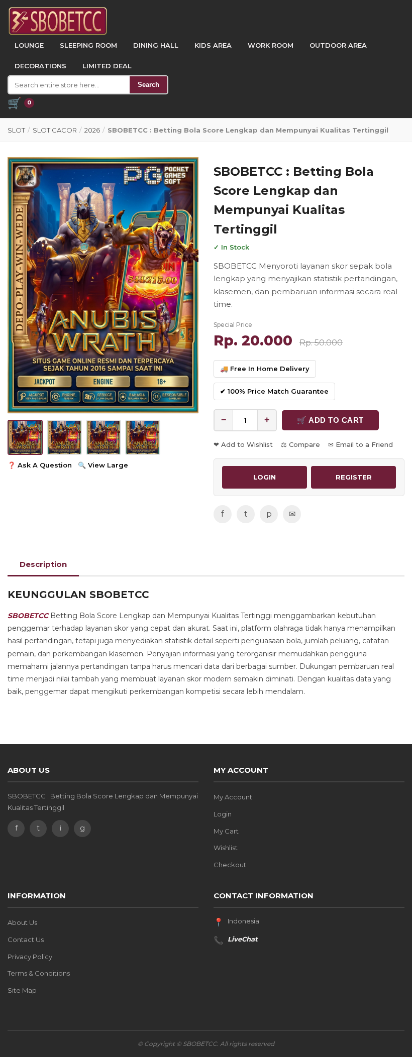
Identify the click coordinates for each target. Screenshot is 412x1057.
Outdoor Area (338, 45)
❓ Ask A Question (40, 465)
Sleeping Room (88, 45)
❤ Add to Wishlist (243, 444)
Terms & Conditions (39, 973)
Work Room (270, 45)
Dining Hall (155, 45)
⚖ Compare (300, 444)
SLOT (16, 130)
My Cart (226, 831)
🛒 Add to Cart (330, 420)
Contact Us (26, 939)
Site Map (22, 990)
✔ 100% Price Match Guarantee (274, 391)
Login (223, 814)
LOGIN (264, 477)
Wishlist (226, 848)
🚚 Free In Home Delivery (265, 369)
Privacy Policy (30, 957)
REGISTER (354, 477)
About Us (22, 922)
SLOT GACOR (55, 130)
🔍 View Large (103, 465)
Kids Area (213, 45)
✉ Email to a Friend (360, 444)
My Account (233, 797)
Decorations (40, 66)
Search (148, 84)
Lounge (29, 45)
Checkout (230, 865)
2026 (92, 130)
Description (43, 564)
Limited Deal (107, 66)
